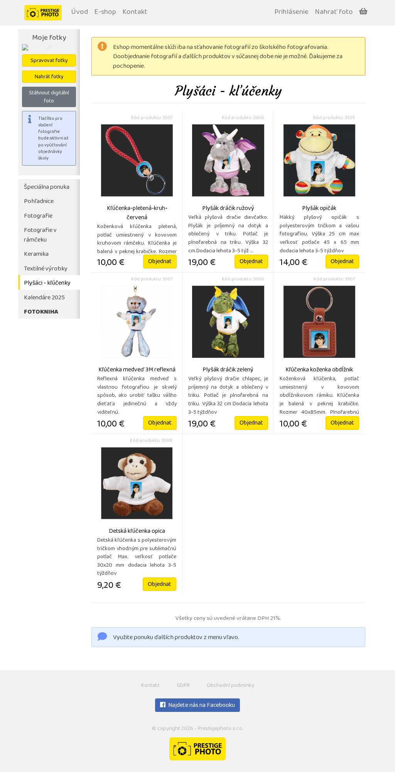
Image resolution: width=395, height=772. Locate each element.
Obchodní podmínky (230, 685)
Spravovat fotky (49, 61)
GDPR (183, 685)
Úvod (79, 12)
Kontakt (134, 12)
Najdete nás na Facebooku (201, 706)
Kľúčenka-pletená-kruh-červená (137, 213)
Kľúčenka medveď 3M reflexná (137, 370)
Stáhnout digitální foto (49, 97)
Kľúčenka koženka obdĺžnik (319, 370)
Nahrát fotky (49, 77)
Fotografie (38, 216)
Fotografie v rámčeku (40, 235)
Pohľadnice (39, 202)
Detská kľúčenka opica (137, 531)
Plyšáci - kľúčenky (47, 283)
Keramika (36, 254)
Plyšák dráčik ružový (228, 209)
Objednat (160, 262)
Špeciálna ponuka (46, 187)
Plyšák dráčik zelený (228, 370)
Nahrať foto (334, 12)
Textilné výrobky (46, 269)
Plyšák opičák (319, 209)
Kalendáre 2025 (44, 298)
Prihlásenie (291, 12)
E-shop (105, 12)
